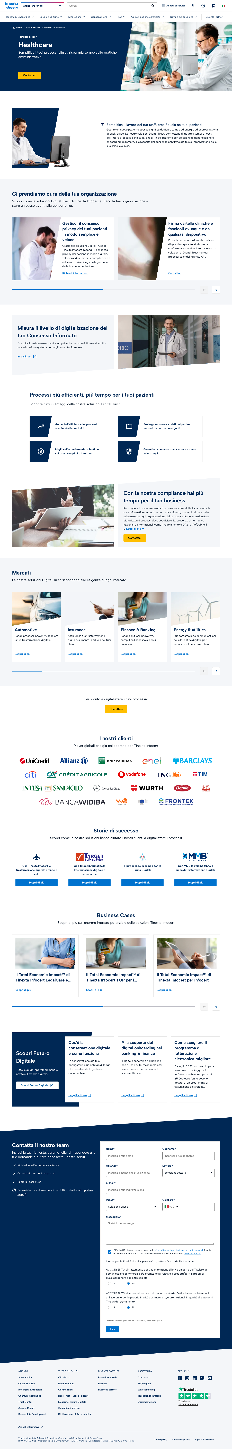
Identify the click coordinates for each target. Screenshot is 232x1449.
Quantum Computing (29, 1395)
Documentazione (147, 1402)
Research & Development (32, 1414)
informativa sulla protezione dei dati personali (178, 1250)
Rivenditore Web (107, 1377)
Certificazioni (65, 1389)
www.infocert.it (192, 1253)
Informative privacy (181, 1439)
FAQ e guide (144, 1383)
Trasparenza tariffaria (149, 1395)
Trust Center (25, 1402)
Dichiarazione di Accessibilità (74, 1414)
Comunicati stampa (68, 1408)
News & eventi (66, 1383)
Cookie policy (160, 1439)
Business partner (107, 1389)
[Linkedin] (195, 1378)
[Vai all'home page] (11, 5)
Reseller (102, 1383)
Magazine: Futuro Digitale (72, 1402)
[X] (202, 1378)
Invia (112, 1329)
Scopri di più (36, 882)
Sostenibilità (25, 1377)
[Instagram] (187, 1378)
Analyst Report (26, 1408)
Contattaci (29, 75)
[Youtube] (210, 1378)
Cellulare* (168, 1199)
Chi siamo (63, 1377)
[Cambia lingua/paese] (223, 6)
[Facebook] (180, 1378)
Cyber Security (26, 1383)
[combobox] (171, 1207)
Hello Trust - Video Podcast (73, 1395)
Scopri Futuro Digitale (37, 1085)
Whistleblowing (146, 1389)
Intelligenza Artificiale (30, 1389)
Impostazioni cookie (204, 1439)
